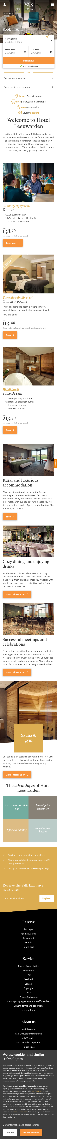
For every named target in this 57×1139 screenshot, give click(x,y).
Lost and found (28, 1010)
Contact (28, 983)
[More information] (28, 541)
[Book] (28, 460)
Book (9, 335)
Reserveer (11, 242)
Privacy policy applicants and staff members (28, 1001)
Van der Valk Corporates (28, 1042)
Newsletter (28, 970)
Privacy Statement (28, 996)
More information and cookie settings (21, 1124)
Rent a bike (28, 946)
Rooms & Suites (28, 933)
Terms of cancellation (28, 966)
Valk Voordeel (29, 1038)
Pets (28, 992)
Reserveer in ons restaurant (17, 87)
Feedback (28, 979)
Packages (28, 929)
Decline (10, 1132)
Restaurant (28, 938)
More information (16, 594)
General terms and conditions (28, 1005)
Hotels (28, 942)
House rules (28, 1046)
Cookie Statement (20, 1112)
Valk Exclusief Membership (28, 1033)
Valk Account (28, 1029)
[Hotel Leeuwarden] (28, 7)
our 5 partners (37, 1091)
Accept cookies (31, 1132)
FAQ (28, 974)
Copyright (28, 988)
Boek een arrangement (15, 78)
